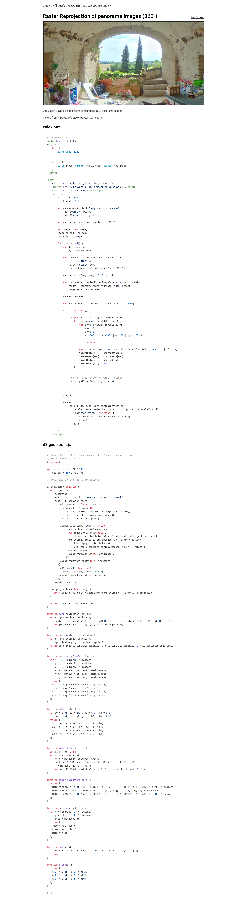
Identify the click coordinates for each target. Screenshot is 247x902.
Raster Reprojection (92, 117)
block (46, 5)
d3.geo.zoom (72, 110)
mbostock (64, 117)
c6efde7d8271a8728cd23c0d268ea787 (84, 5)
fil (56, 5)
